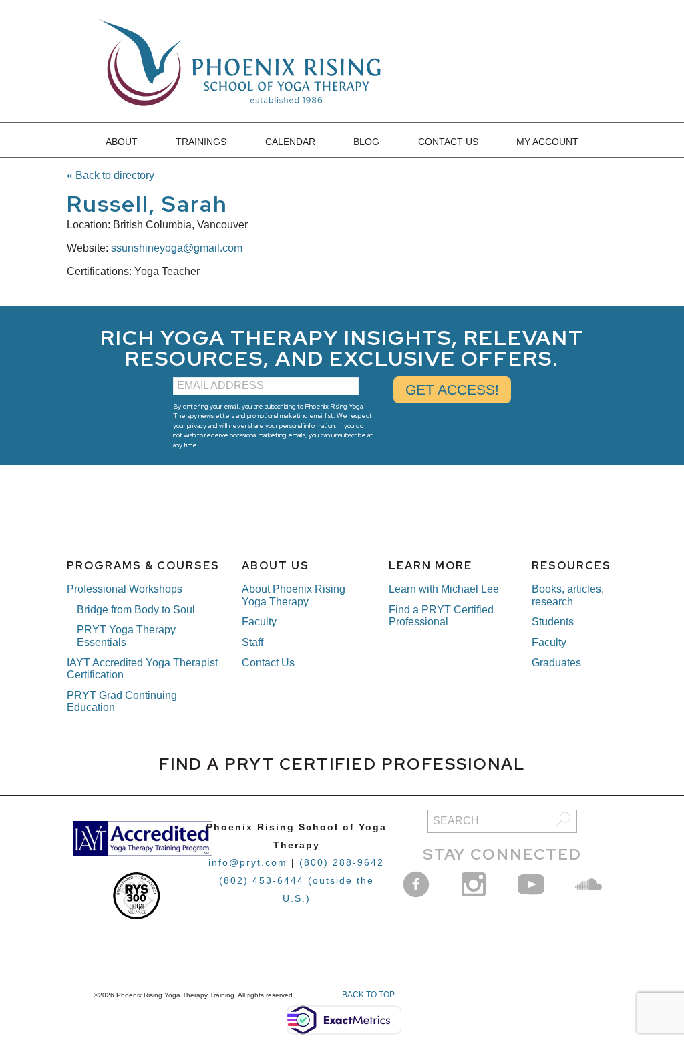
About (122, 141)
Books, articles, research (568, 595)
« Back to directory (110, 175)
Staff (252, 642)
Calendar (290, 141)
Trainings (201, 141)
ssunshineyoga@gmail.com (176, 248)
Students (553, 621)
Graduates (556, 662)
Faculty (259, 621)
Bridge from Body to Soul (136, 609)
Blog (366, 141)
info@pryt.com (247, 862)
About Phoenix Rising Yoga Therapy (293, 595)
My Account (547, 141)
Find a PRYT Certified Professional (441, 615)
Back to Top (368, 994)
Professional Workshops (124, 589)
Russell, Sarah (147, 203)
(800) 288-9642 (341, 862)
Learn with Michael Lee (444, 589)
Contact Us (448, 141)
